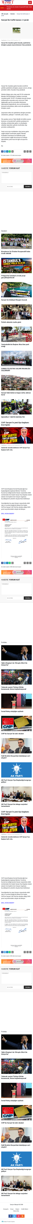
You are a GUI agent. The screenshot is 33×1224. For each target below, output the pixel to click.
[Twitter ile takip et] (14, 1216)
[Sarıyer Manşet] (7, 2)
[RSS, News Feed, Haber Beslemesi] (23, 1216)
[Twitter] (5, 151)
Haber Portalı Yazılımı (9, 1221)
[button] (25, 151)
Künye (12, 1209)
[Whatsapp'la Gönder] (10, 151)
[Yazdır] (12, 151)
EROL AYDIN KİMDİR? (7, 513)
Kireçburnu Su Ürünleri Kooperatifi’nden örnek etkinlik (19, 8)
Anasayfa (5, 14)
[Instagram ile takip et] (18, 1216)
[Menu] (30, 2)
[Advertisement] (16, 63)
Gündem (12, 14)
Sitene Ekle (16, 1211)
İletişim (17, 1209)
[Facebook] (2, 151)
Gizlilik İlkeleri (24, 1209)
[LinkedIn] (7, 151)
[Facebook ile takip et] (10, 1216)
